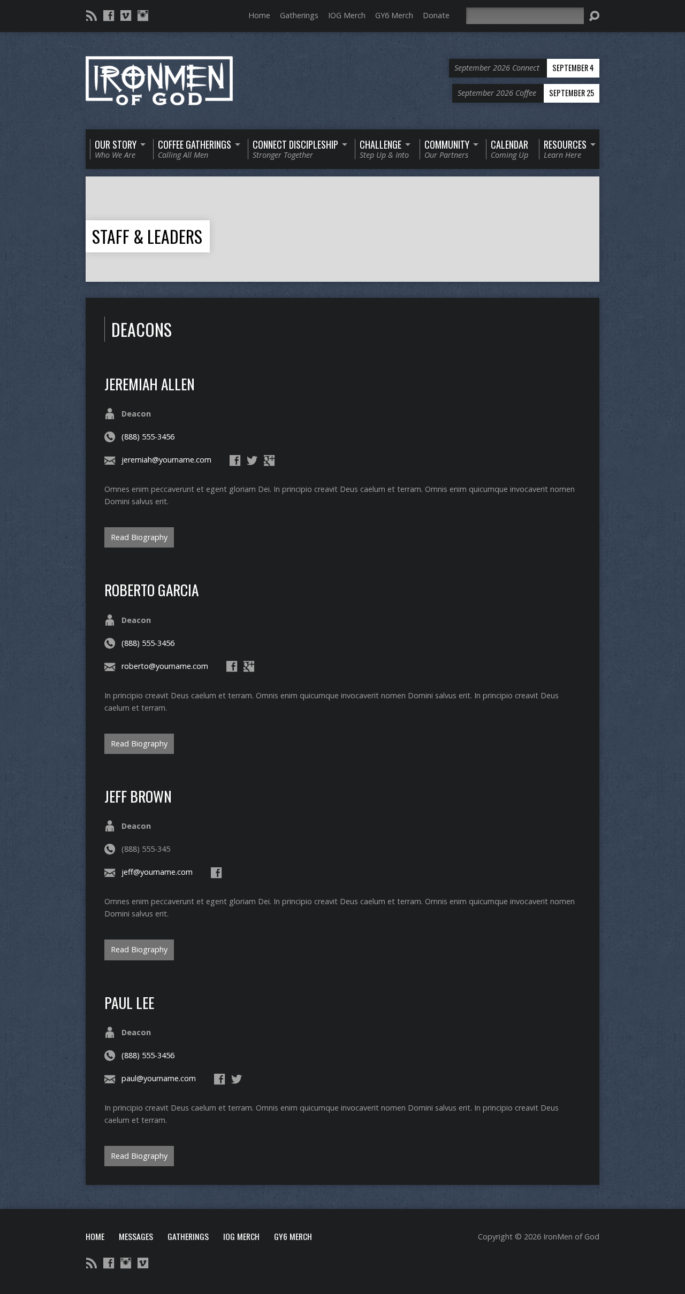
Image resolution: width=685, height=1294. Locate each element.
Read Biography (139, 537)
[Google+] (269, 460)
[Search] (594, 16)
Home (259, 15)
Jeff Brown (138, 796)
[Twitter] (252, 460)
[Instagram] (143, 15)
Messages (136, 1236)
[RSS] (91, 15)
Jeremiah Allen (149, 384)
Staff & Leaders (147, 236)
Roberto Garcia (151, 589)
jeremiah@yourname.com (166, 460)
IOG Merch (347, 15)
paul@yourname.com (158, 1078)
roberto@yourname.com (164, 666)
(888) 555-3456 (147, 437)
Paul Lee (129, 1002)
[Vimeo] (125, 15)
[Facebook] (108, 15)
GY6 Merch (394, 15)
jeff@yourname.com (157, 872)
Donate (436, 15)
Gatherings (299, 15)
